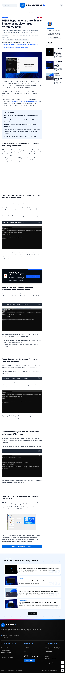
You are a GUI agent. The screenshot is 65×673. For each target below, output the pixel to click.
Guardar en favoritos (33, 276)
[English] (41, 17)
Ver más (33, 613)
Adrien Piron (51, 28)
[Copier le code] (39, 222)
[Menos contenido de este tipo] (62, 666)
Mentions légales (53, 670)
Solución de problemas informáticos (21, 39)
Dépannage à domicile (6, 647)
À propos (47, 670)
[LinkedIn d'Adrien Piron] (48, 43)
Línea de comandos (9, 39)
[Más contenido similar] (62, 662)
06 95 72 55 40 (27, 649)
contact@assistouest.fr (29, 652)
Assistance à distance (6, 652)
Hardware (47, 654)
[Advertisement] (22, 182)
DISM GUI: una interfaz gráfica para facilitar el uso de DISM (20, 136)
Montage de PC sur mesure (7, 657)
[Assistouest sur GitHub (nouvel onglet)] (49, 663)
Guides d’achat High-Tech (50, 658)
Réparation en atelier (5, 650)
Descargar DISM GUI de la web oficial (22, 546)
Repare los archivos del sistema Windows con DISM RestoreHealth (22, 129)
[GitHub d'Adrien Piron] (51, 43)
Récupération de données (6, 655)
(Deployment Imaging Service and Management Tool (25, 101)
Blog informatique (48, 651)
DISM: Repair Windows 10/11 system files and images (15, 47)
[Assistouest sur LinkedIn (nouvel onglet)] (46, 663)
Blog (43, 670)
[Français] (38, 17)
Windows (5, 17)
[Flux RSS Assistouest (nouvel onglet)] (52, 663)
